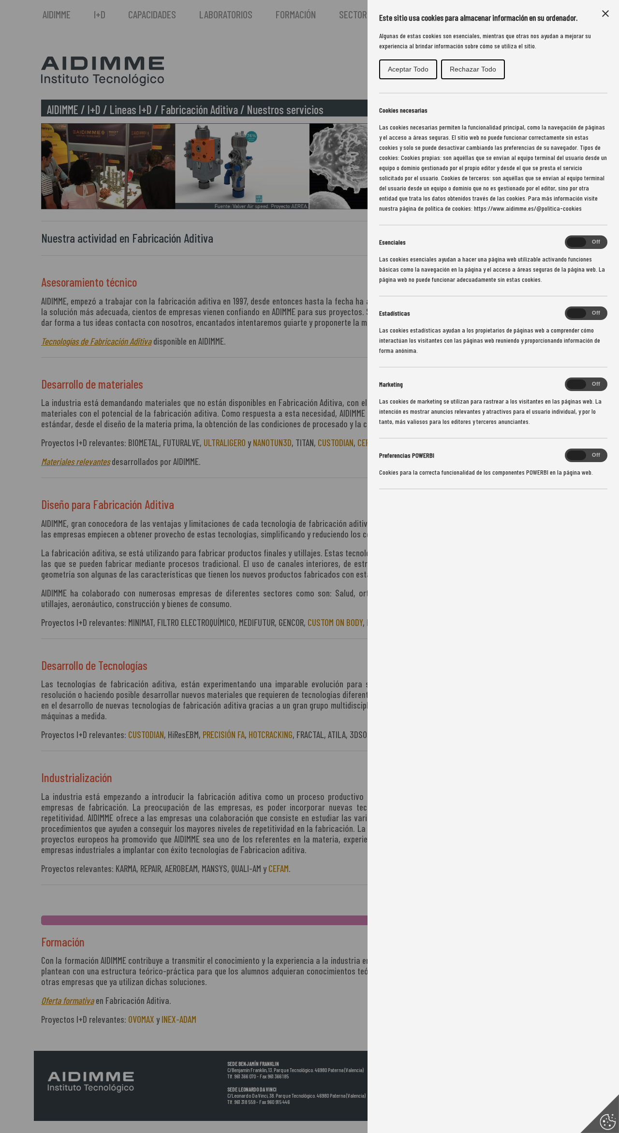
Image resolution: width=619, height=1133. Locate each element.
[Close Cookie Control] (605, 13)
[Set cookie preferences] (599, 1113)
